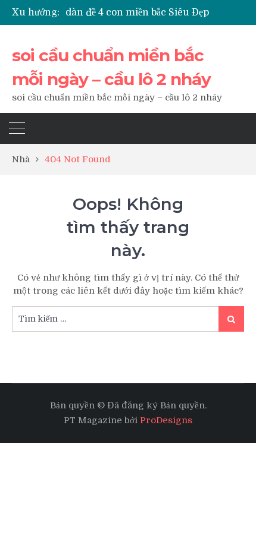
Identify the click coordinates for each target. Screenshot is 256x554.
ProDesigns (166, 420)
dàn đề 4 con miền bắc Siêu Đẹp (137, 12)
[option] (154, 12)
